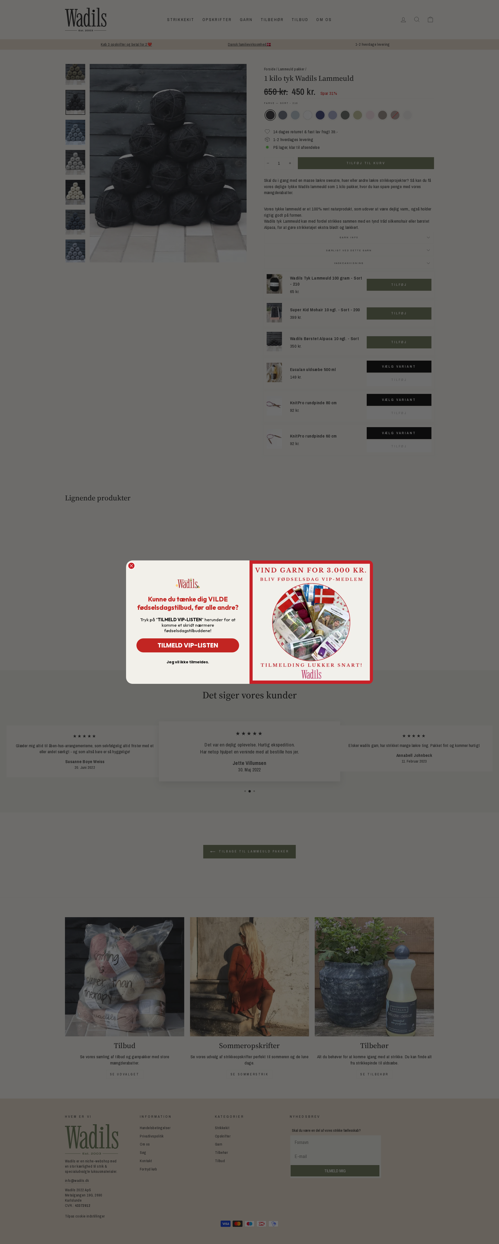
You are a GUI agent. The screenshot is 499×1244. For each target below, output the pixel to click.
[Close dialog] (131, 566)
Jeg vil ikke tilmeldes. (188, 662)
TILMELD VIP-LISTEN (187, 645)
